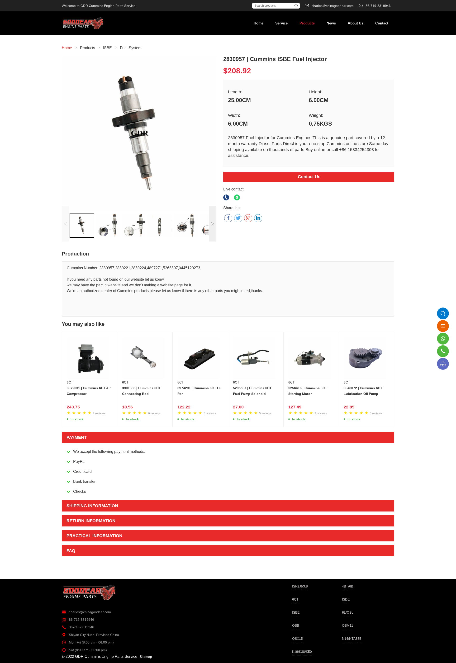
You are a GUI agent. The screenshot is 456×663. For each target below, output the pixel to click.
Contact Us (309, 176)
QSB (295, 625)
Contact (381, 23)
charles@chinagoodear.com (86, 612)
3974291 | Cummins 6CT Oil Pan (199, 391)
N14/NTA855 (351, 638)
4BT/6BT (348, 586)
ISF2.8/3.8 (300, 586)
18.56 (127, 407)
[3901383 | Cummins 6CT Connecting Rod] (145, 358)
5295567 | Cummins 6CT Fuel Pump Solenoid (252, 391)
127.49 (294, 407)
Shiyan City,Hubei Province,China (90, 635)
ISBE (295, 612)
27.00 (238, 407)
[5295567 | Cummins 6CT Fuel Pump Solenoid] (256, 358)
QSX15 (297, 638)
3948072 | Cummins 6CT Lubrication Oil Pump (363, 391)
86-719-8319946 (78, 619)
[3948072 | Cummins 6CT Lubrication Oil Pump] (366, 358)
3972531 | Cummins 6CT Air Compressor (89, 391)
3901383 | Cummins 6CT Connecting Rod (141, 391)
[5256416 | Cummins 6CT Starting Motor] (311, 358)
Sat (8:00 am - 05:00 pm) (84, 650)
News (331, 23)
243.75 (73, 407)
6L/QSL (347, 612)
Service (281, 23)
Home (258, 23)
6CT (70, 382)
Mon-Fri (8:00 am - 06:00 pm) (88, 642)
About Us (355, 23)
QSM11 (347, 625)
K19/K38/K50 (302, 652)
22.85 (349, 407)
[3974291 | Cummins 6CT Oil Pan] (200, 358)
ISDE (346, 599)
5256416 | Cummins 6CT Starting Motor (307, 391)
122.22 (183, 407)
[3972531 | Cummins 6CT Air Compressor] (89, 358)
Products (307, 23)
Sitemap (146, 656)
